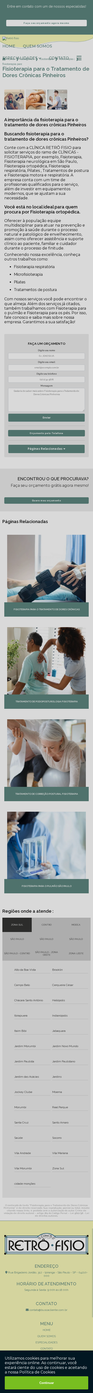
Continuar (46, 1383)
